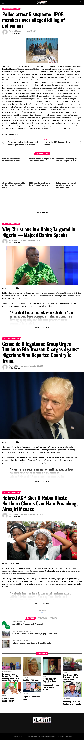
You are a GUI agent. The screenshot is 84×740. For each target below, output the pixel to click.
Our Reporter (15, 33)
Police (18, 134)
